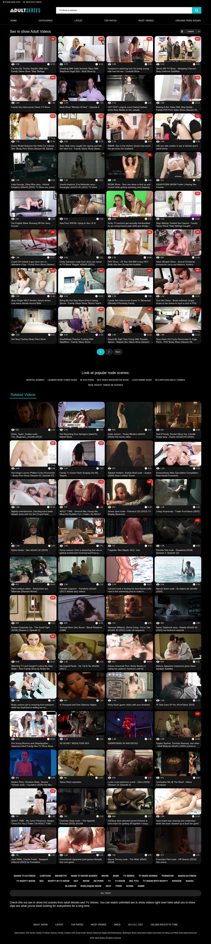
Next (118, 352)
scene (129, 886)
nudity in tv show (58, 881)
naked (189, 881)
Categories (46, 20)
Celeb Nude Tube (12, 2)
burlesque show (91, 886)
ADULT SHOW (40, 924)
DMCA (117, 924)
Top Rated (110, 20)
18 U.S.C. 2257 (135, 924)
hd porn (98, 881)
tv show (120, 881)
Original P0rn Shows (188, 20)
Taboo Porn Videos (33, 2)
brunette (61, 876)
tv (109, 881)
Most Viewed (146, 20)
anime (141, 886)
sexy (108, 886)
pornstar (168, 876)
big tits (134, 881)
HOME (13, 20)
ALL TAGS (106, 893)
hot (76, 881)
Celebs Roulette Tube (164, 924)
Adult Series (100, 938)
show (86, 881)
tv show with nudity (155, 881)
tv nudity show (25, 881)
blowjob (70, 886)
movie (105, 876)
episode (176, 881)
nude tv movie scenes (84, 876)
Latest (78, 20)
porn (119, 886)
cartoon (45, 876)
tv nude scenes (148, 876)
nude (116, 876)
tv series (128, 876)
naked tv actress (24, 876)
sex (41, 881)
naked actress (187, 876)
